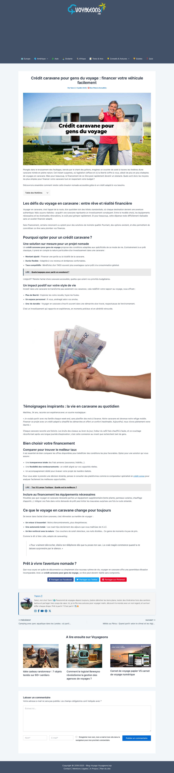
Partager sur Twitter (88, 579)
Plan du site (105, 768)
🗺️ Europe (25, 58)
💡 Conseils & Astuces (117, 58)
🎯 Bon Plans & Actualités (97, 88)
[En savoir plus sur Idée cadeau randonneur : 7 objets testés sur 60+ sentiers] (41, 656)
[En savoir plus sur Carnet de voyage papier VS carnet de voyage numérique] (130, 655)
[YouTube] (42, 611)
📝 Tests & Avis (96, 58)
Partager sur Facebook (61, 579)
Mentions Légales (80, 768)
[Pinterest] (46, 611)
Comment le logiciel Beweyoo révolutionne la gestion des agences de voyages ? (83, 675)
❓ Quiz (149, 58)
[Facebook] (38, 611)
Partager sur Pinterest (115, 579)
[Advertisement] (87, 36)
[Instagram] (35, 611)
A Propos (94, 768)
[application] (47, 58)
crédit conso (139, 476)
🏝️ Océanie (67, 58)
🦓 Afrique (81, 58)
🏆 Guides (137, 58)
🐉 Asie (55, 58)
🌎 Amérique (40, 58)
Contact (67, 768)
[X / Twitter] (50, 611)
